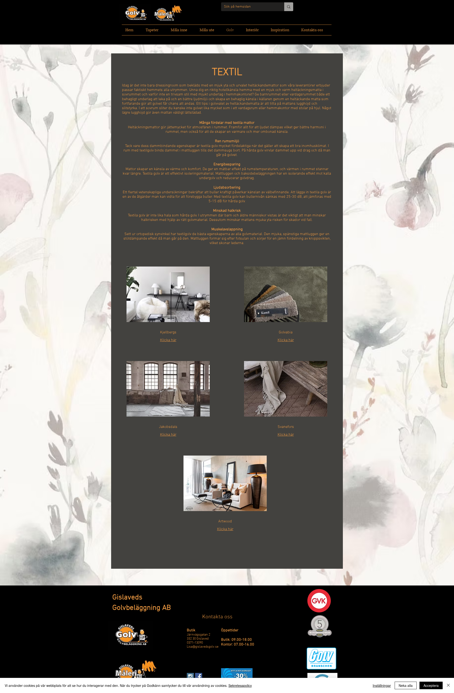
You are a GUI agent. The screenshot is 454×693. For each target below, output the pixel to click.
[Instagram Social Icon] (190, 676)
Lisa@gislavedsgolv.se (202, 647)
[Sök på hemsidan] (288, 6)
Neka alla (406, 685)
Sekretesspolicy (240, 685)
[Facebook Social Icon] (198, 676)
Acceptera (431, 685)
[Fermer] (448, 685)
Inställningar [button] (382, 685)
